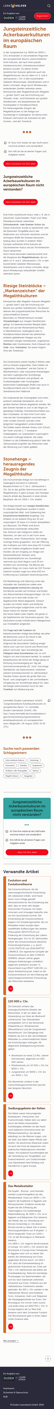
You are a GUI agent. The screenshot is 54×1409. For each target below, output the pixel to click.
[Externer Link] (27, 331)
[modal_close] (51, 281)
